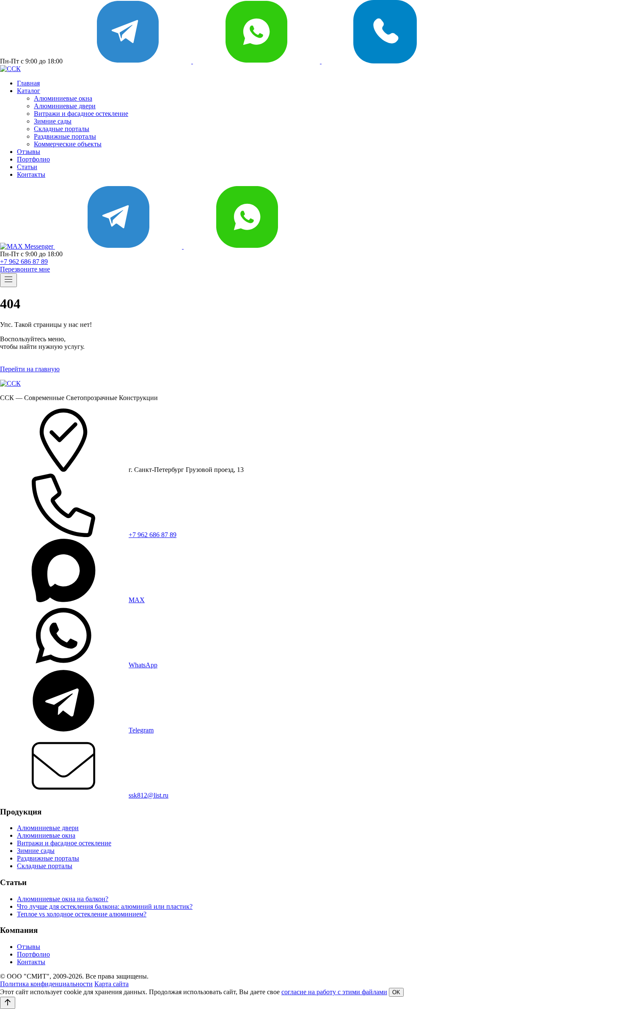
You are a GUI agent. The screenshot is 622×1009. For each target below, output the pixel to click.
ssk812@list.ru (148, 795)
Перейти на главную (30, 369)
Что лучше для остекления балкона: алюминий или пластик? (105, 906)
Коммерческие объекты (68, 144)
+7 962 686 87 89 (24, 261)
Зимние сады (53, 121)
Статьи (27, 166)
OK (396, 992)
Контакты (31, 174)
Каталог (28, 90)
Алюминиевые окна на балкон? (62, 898)
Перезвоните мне (25, 269)
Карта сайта (111, 983)
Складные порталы (61, 128)
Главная (28, 83)
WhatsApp (143, 665)
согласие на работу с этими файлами (334, 991)
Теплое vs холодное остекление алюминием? (81, 914)
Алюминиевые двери (65, 106)
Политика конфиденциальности (46, 983)
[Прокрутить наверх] (7, 1003)
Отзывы (28, 151)
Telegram (141, 730)
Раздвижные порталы (65, 136)
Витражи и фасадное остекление (81, 113)
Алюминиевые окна (63, 98)
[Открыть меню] (8, 280)
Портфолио (33, 159)
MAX (137, 599)
